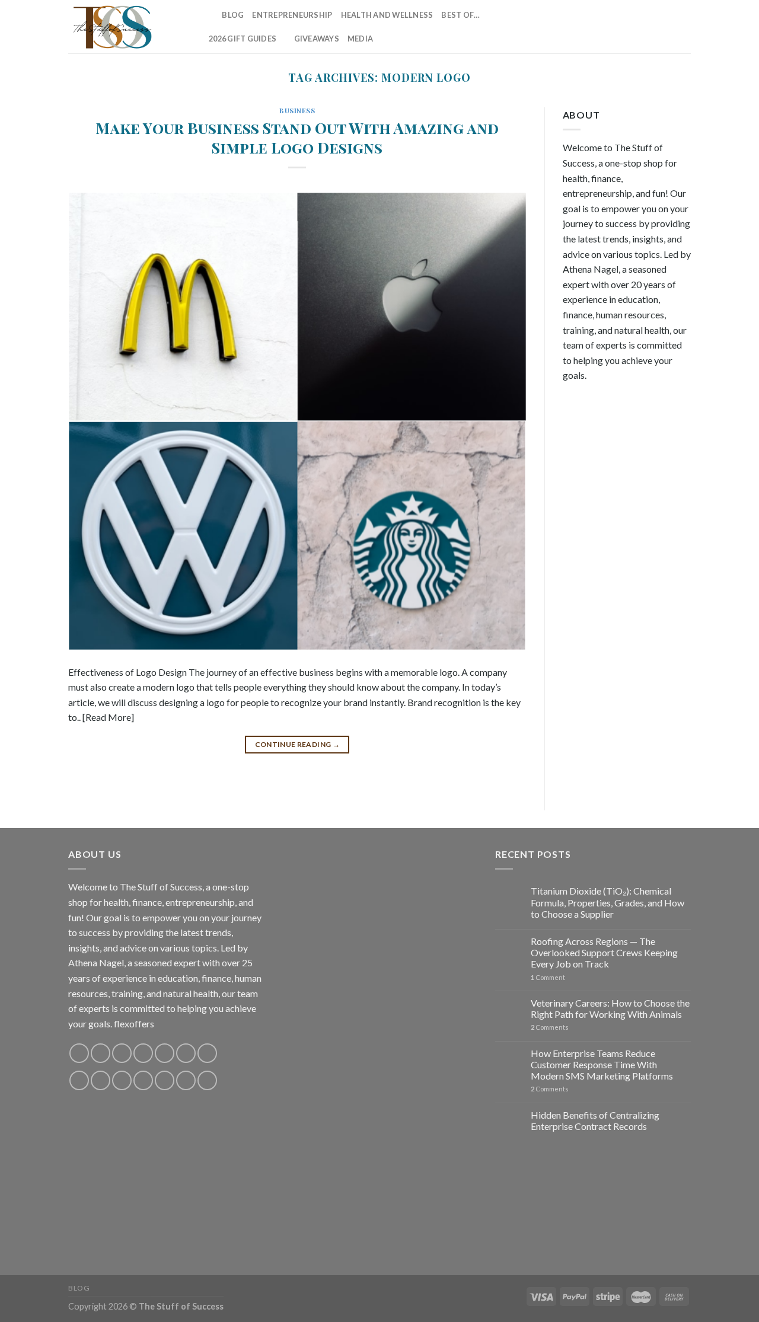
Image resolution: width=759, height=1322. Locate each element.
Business (297, 110)
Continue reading (297, 744)
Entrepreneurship (292, 15)
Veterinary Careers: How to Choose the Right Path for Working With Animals (610, 1008)
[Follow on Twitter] (621, 26)
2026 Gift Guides (242, 38)
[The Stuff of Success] (127, 26)
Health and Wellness (387, 15)
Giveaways (316, 38)
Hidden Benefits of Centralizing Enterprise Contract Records (595, 1120)
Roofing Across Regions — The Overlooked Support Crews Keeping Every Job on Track (604, 952)
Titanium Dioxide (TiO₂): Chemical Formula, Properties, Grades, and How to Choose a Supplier (607, 902)
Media (360, 38)
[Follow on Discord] (207, 1053)
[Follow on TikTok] (605, 26)
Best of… (460, 15)
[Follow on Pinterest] (652, 26)
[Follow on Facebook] (574, 26)
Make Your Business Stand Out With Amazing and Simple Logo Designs (297, 137)
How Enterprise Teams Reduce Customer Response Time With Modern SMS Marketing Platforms (602, 1064)
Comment (548, 977)
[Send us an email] (637, 26)
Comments (550, 1027)
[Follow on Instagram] (590, 26)
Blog (233, 15)
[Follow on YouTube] (683, 26)
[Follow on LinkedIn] (667, 26)
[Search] (209, 15)
